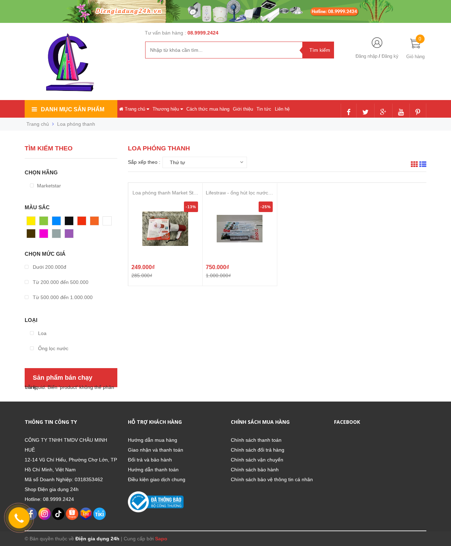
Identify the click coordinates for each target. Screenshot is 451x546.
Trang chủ (135, 109)
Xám (57, 235)
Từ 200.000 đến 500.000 (59, 282)
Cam (95, 222)
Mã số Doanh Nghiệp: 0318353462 (64, 479)
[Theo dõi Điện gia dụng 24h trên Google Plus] (383, 113)
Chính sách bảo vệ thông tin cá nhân (272, 479)
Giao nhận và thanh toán (155, 450)
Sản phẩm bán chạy (62, 377)
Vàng (32, 222)
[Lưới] (414, 165)
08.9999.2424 (202, 33)
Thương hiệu (166, 109)
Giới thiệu (243, 109)
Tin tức (264, 109)
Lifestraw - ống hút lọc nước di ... (239, 193)
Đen (69, 222)
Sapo (161, 538)
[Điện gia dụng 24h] (71, 62)
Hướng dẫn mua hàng (152, 440)
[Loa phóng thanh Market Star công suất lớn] (165, 229)
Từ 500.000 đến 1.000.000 (62, 297)
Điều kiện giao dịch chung (156, 479)
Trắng (109, 222)
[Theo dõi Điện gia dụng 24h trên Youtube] (401, 113)
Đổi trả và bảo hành (150, 460)
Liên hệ (282, 109)
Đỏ (81, 222)
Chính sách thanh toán (256, 440)
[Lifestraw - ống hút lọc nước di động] (240, 229)
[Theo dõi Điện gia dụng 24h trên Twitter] (365, 113)
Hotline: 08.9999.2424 (49, 499)
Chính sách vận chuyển (257, 460)
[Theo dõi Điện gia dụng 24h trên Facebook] (349, 113)
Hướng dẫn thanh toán (153, 469)
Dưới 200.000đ (48, 267)
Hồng (45, 235)
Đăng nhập (366, 56)
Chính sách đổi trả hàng (257, 450)
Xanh (45, 222)
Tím (69, 235)
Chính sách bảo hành (255, 469)
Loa (42, 333)
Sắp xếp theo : (144, 162)
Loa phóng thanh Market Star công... (165, 193)
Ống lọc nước (52, 348)
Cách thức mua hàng (207, 109)
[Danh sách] (422, 165)
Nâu (31, 235)
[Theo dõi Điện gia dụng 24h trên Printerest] (417, 113)
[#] (225, 11)
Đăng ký (390, 56)
